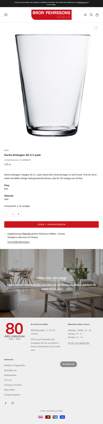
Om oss (7, 379)
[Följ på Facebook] (5, 403)
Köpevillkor (9, 389)
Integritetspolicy (12, 394)
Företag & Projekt (12, 384)
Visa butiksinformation (18, 241)
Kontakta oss (10, 370)
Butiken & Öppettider (14, 365)
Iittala (6, 150)
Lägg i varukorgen (52, 224)
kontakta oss (82, 2)
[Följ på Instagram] (12, 403)
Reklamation (10, 375)
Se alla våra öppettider (78, 342)
